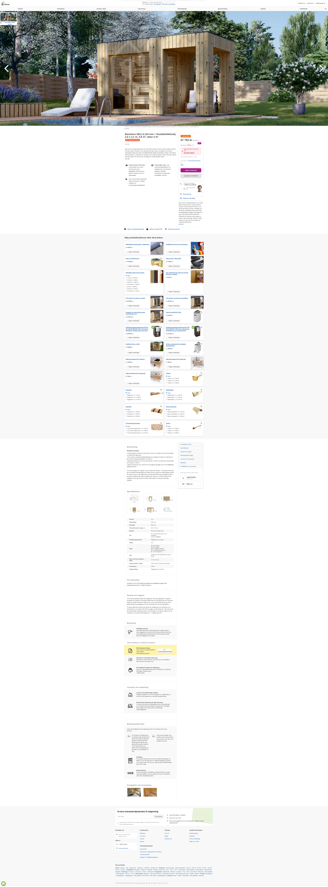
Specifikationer (184, 448)
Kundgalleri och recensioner (188, 466)
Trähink (168, 373)
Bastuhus (146, 873)
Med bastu (162, 869)
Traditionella (166, 871)
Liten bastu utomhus (155, 873)
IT (151, 883)
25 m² (171, 869)
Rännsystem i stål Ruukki (173, 258)
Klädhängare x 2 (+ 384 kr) (175, 397)
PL (164, 883)
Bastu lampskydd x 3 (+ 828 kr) (176, 416)
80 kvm (117, 869)
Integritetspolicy (193, 833)
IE (167, 883)
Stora (187, 871)
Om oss (167, 833)
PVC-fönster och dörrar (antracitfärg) (177, 298)
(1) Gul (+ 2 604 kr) (132, 278)
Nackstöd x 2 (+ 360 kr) (133, 414)
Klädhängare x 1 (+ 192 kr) (175, 395)
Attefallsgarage (162, 875)
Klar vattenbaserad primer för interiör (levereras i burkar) (177, 273)
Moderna (143, 869)
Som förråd (193, 871)
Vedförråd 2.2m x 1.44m (133, 344)
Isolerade (149, 869)
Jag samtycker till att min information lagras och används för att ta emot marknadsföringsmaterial (139, 823)
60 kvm (204, 868)
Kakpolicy (192, 836)
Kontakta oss (302, 3)
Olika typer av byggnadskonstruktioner (151, 851)
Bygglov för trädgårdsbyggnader (149, 857)
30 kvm (189, 868)
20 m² (167, 869)
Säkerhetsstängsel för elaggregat (176, 359)
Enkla (174, 875)
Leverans (142, 836)
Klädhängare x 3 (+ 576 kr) (175, 399)
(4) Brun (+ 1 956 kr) (132, 282)
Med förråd (146, 875)
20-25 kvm (138, 871)
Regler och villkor (194, 841)
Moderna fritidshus (180, 868)
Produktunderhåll (144, 854)
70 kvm (210, 868)
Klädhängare (170, 390)
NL (159, 883)
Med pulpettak (120, 873)
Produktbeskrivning (185, 444)
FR (147, 883)
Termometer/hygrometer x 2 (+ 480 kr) (137, 430)
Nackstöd (128, 406)
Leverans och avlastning (187, 459)
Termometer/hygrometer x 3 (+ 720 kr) (137, 433)
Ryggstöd (128, 390)
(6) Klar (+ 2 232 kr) (132, 288)
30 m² (176, 869)
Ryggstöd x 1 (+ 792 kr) (133, 395)
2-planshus (140, 868)
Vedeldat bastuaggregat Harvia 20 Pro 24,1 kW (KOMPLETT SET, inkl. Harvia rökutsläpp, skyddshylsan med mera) (137, 329)
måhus (123, 868)
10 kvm (127, 873)
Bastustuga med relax (168, 873)
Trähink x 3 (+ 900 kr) (173, 383)
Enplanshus (132, 868)
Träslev (168, 423)
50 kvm (199, 868)
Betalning (183, 462)
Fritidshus (162, 868)
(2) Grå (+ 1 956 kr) (132, 280)
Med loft (155, 869)
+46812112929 (149, 4)
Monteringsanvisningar (186, 455)
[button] (134, 498)
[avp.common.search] (326, 9)
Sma (184, 871)
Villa (127, 868)
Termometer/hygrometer (133, 423)
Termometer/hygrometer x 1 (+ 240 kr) (137, 428)
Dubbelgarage (120, 875)
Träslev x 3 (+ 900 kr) (173, 433)
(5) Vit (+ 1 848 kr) (132, 286)
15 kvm (132, 873)
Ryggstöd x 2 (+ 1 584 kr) (134, 397)
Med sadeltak (199, 869)
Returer (142, 841)
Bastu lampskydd (171, 406)
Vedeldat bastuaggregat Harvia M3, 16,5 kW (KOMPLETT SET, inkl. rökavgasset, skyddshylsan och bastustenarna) (177, 329)
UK (144, 883)
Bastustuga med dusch (182, 873)
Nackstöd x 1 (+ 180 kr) (133, 411)
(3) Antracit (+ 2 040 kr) (133, 284)
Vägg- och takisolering (132, 258)
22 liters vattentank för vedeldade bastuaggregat (176, 344)
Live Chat (3, 883)
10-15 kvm (131, 871)
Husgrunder (143, 849)
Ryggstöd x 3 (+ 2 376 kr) (134, 399)
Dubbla (180, 875)
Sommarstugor (170, 868)
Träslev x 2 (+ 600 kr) (173, 430)
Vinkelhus (147, 868)
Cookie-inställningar (194, 838)
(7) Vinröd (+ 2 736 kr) (133, 291)
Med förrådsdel (190, 869)
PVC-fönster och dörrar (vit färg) (135, 298)
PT (157, 883)
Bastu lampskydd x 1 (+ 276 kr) (176, 411)
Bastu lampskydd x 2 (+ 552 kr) (176, 414)
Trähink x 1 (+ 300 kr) (173, 378)
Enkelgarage (208, 873)
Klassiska (137, 869)
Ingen (128, 275)
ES (154, 883)
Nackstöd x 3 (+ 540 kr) (133, 416)
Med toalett (182, 869)
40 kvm (194, 868)
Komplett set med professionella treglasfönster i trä (135, 313)
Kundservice (310, 3)
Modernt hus (154, 868)
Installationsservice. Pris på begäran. (177, 244)
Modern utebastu (194, 873)
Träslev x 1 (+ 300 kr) (173, 428)
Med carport (153, 875)
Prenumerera (158, 816)
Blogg (166, 836)
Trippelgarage (128, 875)
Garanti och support (185, 451)
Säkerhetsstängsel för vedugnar (135, 359)
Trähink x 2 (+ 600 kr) (173, 380)
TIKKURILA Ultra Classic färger (135, 272)
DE (149, 883)
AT (162, 883)
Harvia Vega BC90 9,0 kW (173, 312)
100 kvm (123, 869)
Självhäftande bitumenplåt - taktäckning (137, 244)
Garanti (142, 838)
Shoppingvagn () (320, 3)
